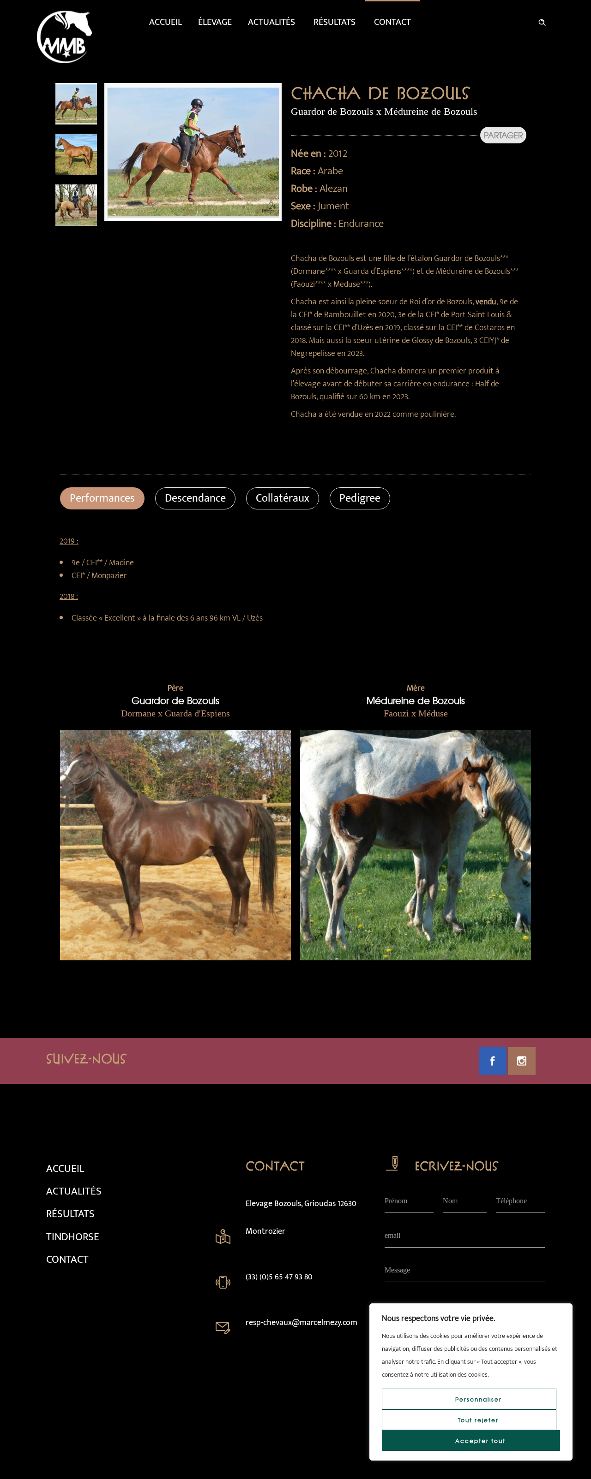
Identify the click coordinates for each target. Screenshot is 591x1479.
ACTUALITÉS (74, 1191)
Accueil (165, 22)
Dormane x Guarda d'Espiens (175, 713)
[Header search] (542, 21)
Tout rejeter (478, 1420)
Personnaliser (478, 1399)
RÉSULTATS (70, 1214)
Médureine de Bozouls (416, 700)
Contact (392, 22)
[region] (471, 1382)
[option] (76, 103)
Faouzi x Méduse (416, 713)
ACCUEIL (65, 1168)
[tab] (102, 498)
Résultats (335, 22)
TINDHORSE (72, 1237)
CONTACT (67, 1259)
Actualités (271, 22)
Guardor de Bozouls (175, 700)
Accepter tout (480, 1441)
